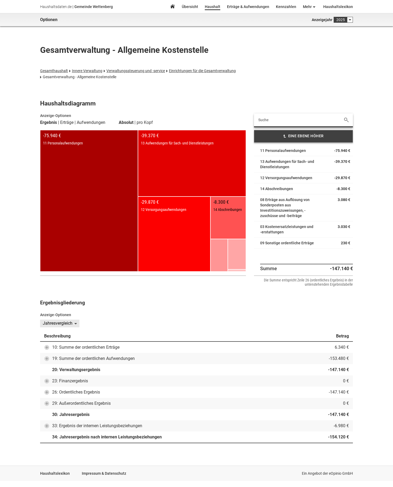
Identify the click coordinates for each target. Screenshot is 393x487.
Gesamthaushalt (54, 71)
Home (172, 7)
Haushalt (212, 7)
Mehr (307, 7)
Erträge (67, 122)
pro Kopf (145, 122)
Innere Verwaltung (87, 71)
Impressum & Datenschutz (104, 473)
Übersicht (190, 7)
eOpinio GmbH (341, 473)
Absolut (126, 122)
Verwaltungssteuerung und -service (135, 71)
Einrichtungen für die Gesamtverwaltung (202, 71)
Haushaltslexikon (338, 7)
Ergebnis (48, 122)
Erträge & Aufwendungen (248, 7)
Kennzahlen (286, 7)
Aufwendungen (91, 122)
